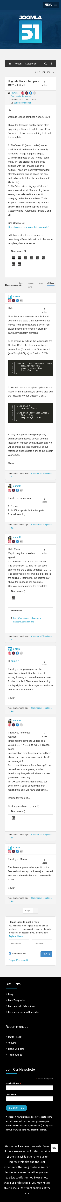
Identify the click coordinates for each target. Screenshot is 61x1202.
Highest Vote (30, 285)
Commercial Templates (21, 96)
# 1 (12, 477)
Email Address (13, 1083)
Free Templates (16, 1000)
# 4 (12, 711)
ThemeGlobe (15, 1054)
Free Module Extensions (21, 1006)
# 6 (12, 901)
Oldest (50, 283)
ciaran (16, 296)
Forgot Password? (18, 960)
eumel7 (15, 93)
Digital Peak (14, 1036)
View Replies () (45, 72)
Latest (40, 283)
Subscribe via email (22, 103)
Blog (10, 994)
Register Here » (16, 936)
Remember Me (19, 953)
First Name (11, 1094)
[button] (51, 5)
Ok (54, 1148)
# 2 (12, 528)
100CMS (12, 1042)
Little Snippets (16, 1048)
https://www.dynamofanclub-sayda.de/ (28, 227)
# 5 (12, 838)
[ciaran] (10, 297)
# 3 (12, 639)
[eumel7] (9, 93)
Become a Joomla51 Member (24, 1012)
